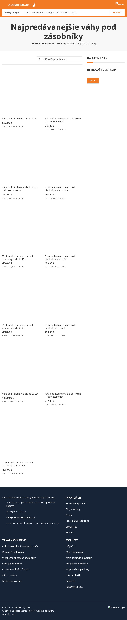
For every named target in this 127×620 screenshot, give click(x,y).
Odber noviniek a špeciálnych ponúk (20, 546)
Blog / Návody (73, 509)
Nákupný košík (73, 575)
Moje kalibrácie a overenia (79, 557)
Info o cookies (9, 575)
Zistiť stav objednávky (77, 563)
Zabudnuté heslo (74, 586)
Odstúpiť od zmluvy (12, 563)
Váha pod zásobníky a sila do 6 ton (19, 118)
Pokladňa (70, 581)
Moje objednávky (74, 551)
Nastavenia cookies (12, 581)
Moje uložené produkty (77, 569)
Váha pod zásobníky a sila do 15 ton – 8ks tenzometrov (20, 189)
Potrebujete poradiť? (76, 503)
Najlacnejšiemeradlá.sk (42, 43)
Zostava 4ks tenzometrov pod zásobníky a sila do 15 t (17, 258)
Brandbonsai (8, 614)
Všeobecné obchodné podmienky (19, 557)
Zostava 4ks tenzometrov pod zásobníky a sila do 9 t (17, 326)
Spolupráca (71, 526)
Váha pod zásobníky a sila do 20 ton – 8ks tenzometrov (63, 120)
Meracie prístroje (65, 43)
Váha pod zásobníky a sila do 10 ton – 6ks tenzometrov (63, 395)
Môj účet (70, 546)
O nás (69, 515)
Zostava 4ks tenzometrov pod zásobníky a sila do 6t (60, 258)
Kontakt (70, 532)
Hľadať (117, 12)
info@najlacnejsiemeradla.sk (20, 517)
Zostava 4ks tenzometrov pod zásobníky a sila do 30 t (60, 189)
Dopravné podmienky (13, 551)
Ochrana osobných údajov (15, 569)
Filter (92, 80)
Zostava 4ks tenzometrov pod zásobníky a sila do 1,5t (17, 464)
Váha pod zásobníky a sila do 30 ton (20, 393)
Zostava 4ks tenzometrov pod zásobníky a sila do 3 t (60, 326)
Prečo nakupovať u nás (77, 520)
